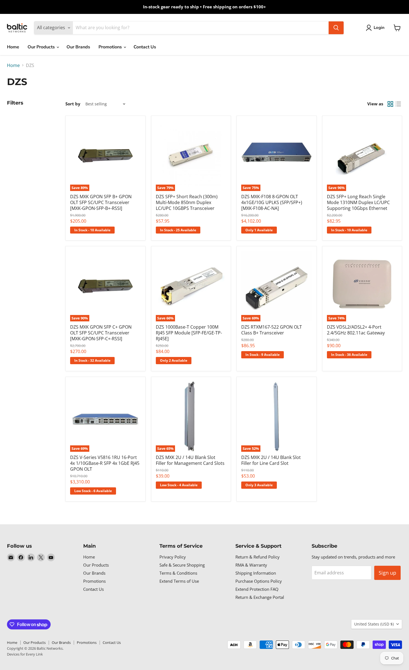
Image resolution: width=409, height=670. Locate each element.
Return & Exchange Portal (259, 597)
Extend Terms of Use (179, 581)
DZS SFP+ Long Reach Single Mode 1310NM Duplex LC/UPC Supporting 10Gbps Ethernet (358, 202)
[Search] (336, 27)
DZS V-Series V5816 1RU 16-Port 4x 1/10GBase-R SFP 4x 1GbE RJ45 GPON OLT (104, 463)
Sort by (72, 103)
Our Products (42, 47)
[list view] (398, 104)
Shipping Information (255, 573)
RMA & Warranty (251, 565)
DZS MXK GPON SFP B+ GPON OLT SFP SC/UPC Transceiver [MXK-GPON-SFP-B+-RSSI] (101, 202)
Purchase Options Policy (258, 581)
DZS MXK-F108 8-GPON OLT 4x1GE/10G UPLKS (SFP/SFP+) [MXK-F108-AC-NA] (271, 202)
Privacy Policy (172, 557)
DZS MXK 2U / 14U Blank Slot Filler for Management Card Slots (190, 460)
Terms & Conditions (178, 573)
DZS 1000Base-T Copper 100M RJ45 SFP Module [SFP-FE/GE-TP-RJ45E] (189, 333)
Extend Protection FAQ (257, 589)
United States (374, 624)
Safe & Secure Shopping (182, 565)
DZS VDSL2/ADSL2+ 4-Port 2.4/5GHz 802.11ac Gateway (356, 330)
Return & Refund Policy (257, 557)
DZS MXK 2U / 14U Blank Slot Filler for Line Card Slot (271, 460)
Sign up (387, 572)
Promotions (110, 47)
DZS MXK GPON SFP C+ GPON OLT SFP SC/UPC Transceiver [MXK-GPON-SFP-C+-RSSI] (101, 333)
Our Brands (78, 47)
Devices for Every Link (25, 654)
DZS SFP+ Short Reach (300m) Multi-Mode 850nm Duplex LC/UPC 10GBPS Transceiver (187, 202)
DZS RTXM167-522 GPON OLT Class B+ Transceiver (271, 330)
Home (13, 47)
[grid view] (390, 104)
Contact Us (145, 47)
